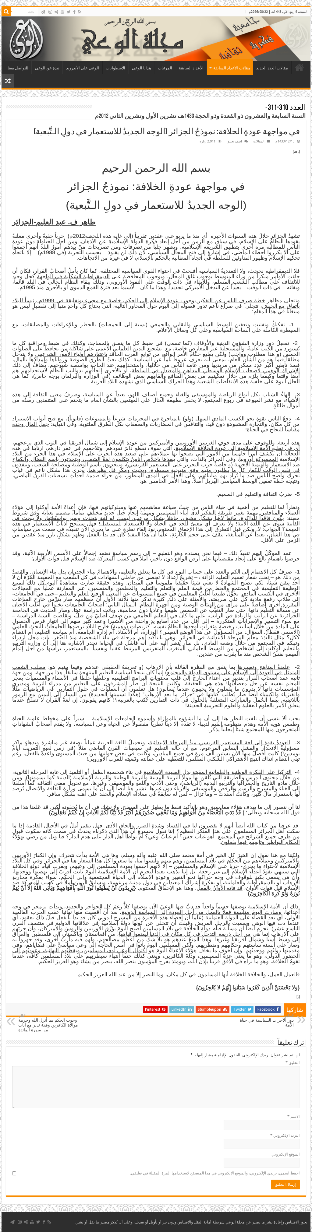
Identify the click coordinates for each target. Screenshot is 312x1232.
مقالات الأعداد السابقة (231, 68)
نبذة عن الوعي (47, 68)
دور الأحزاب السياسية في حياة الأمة (267, 1020)
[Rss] (79, 12)
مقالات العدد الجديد (272, 68)
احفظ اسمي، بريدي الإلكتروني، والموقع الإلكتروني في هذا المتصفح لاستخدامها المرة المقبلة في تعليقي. (215, 1173)
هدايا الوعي (141, 68)
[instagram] (50, 12)
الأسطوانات (115, 68)
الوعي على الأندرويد (82, 68)
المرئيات (165, 68)
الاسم (293, 1116)
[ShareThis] (56, 12)
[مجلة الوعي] (156, 38)
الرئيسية (299, 67)
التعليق (292, 1062)
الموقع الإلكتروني (285, 1154)
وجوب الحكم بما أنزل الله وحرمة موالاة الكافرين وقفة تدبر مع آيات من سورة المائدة (48, 1023)
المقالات (258, 141)
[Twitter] (68, 12)
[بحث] (6, 11)
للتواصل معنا (18, 68)
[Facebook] (74, 12)
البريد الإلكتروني (285, 1135)
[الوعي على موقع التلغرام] (43, 12)
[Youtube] (62, 12)
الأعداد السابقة (191, 68)
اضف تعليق (234, 141)
